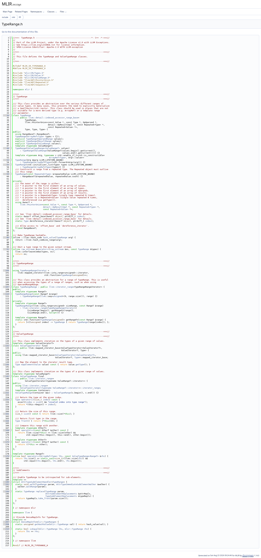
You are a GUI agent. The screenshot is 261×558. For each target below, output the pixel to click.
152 (6, 393)
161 (6, 414)
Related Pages (21, 12)
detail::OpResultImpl (55, 207)
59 (6, 174)
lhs (60, 456)
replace (40, 491)
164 (6, 421)
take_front (44, 498)
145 (6, 376)
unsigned (57, 296)
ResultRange (45, 141)
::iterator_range (90, 388)
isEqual (34, 529)
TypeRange (25, 115)
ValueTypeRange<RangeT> (85, 456)
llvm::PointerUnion (31, 204)
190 (6, 482)
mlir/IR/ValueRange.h (37, 78)
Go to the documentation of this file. (20, 31)
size (38, 402)
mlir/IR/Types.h (34, 73)
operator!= (27, 442)
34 (6, 115)
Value (53, 204)
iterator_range (38, 308)
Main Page (7, 12)
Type (47, 162)
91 (6, 249)
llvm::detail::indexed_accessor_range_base (53, 118)
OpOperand (83, 204)
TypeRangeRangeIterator (33, 270)
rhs (103, 456)
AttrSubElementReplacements (61, 494)
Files (62, 12)
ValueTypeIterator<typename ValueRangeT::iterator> (49, 388)
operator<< (43, 249)
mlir (13, 17)
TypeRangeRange (28, 287)
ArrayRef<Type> (35, 136)
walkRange (31, 486)
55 (6, 165)
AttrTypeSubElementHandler (36, 482)
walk (32, 484)
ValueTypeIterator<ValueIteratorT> (75, 355)
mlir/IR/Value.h (34, 75)
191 (6, 484)
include (5, 17)
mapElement (27, 364)
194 (6, 491)
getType (80, 364)
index (80, 216)
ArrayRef (39, 162)
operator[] (27, 400)
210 (6, 529)
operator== (27, 430)
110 (6, 294)
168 (6, 430)
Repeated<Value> (59, 209)
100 (6, 270)
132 (6, 346)
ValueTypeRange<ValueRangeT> (43, 148)
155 (6, 400)
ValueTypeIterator (30, 346)
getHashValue (42, 524)
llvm (43, 296)
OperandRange (45, 139)
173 (6, 442)
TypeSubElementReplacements (61, 496)
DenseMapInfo (28, 522)
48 (6, 148)
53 (6, 160)
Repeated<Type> (43, 174)
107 (6, 287)
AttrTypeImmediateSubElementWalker (76, 484)
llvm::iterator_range (61, 287)
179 (6, 456)
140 (6, 364)
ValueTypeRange (28, 376)
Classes (51, 12)
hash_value (49, 237)
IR (20, 17)
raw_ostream (28, 249)
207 (6, 522)
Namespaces (36, 12)
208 (6, 524)
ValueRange (44, 143)
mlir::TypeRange (59, 524)
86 (6, 237)
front (24, 421)
